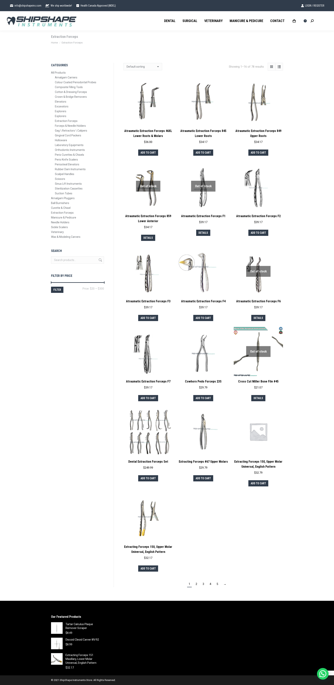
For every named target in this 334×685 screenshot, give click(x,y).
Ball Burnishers (60, 203)
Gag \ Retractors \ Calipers (71, 130)
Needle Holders (60, 222)
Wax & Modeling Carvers (65, 236)
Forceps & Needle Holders (70, 125)
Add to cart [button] (148, 152)
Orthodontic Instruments (70, 149)
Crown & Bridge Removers (71, 96)
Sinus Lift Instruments (68, 183)
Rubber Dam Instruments (70, 169)
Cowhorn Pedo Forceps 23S (203, 381)
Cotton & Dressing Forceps (71, 91)
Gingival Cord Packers (68, 135)
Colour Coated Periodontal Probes (75, 82)
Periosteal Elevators (67, 164)
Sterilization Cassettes (69, 188)
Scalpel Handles (64, 174)
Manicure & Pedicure (63, 217)
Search (100, 260)
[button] (323, 674)
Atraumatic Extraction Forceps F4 (203, 301)
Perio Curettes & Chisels (69, 154)
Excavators (61, 106)
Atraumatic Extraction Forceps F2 (258, 216)
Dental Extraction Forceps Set (148, 461)
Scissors (60, 178)
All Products (58, 72)
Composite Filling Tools (69, 87)
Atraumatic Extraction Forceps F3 (148, 301)
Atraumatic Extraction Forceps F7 (148, 381)
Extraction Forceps (66, 120)
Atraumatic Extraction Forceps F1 (203, 216)
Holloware (61, 140)
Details (148, 237)
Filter (57, 289)
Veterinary (57, 232)
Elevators (60, 101)
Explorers (60, 111)
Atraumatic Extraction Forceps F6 (258, 301)
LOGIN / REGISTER (314, 5)
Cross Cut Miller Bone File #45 (258, 381)
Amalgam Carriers (66, 77)
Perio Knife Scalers (66, 159)
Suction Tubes (63, 193)
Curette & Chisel (61, 207)
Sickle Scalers (59, 227)
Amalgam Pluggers (63, 198)
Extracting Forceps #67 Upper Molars (203, 461)
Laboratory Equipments (69, 145)
